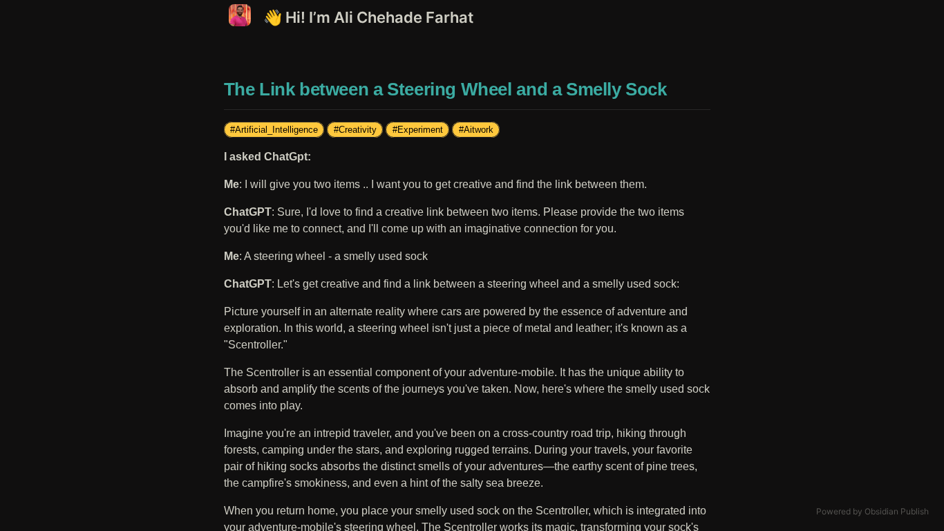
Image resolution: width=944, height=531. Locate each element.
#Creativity (355, 129)
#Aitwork (476, 129)
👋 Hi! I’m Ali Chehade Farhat (368, 17)
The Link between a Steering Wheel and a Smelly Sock (445, 89)
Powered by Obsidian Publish (872, 511)
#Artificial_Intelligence (274, 129)
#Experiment (418, 129)
